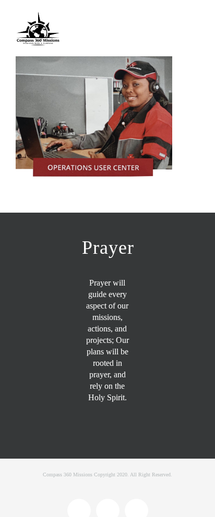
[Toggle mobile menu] (195, 19)
